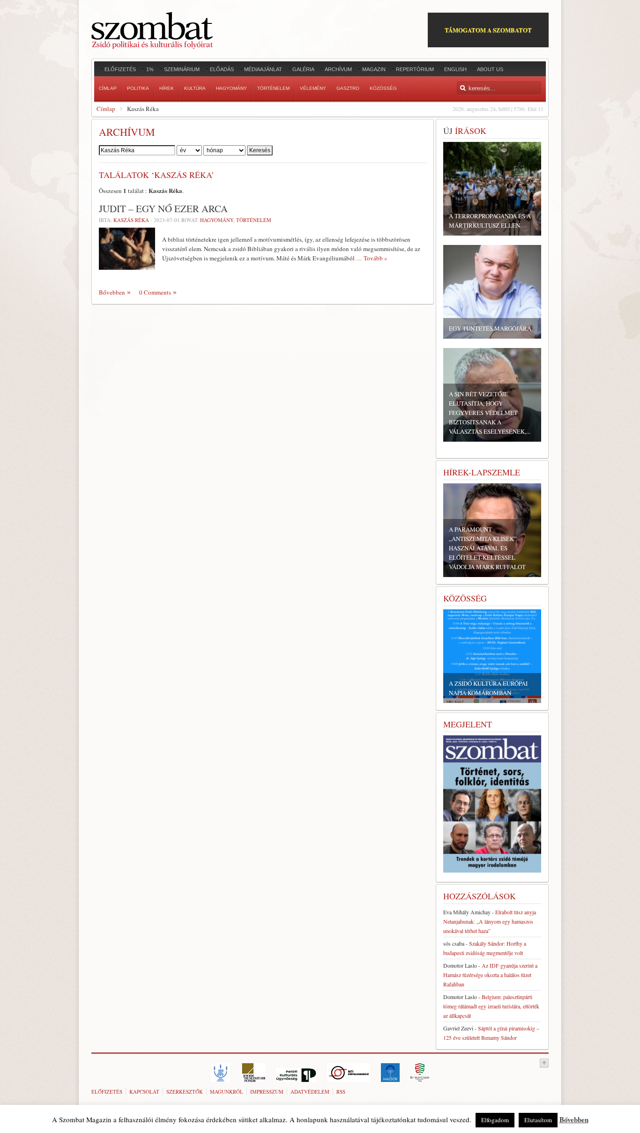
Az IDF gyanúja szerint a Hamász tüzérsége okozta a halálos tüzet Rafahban (490, 975)
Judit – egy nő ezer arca (163, 208)
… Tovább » (371, 258)
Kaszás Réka (131, 219)
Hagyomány (216, 219)
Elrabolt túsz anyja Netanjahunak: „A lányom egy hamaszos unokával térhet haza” (489, 921)
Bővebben (112, 292)
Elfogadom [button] (495, 1120)
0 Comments (155, 292)
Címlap (106, 108)
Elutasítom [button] (538, 1120)
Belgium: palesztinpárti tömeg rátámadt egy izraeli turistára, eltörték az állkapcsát (491, 1006)
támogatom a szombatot (488, 29)
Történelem (253, 219)
